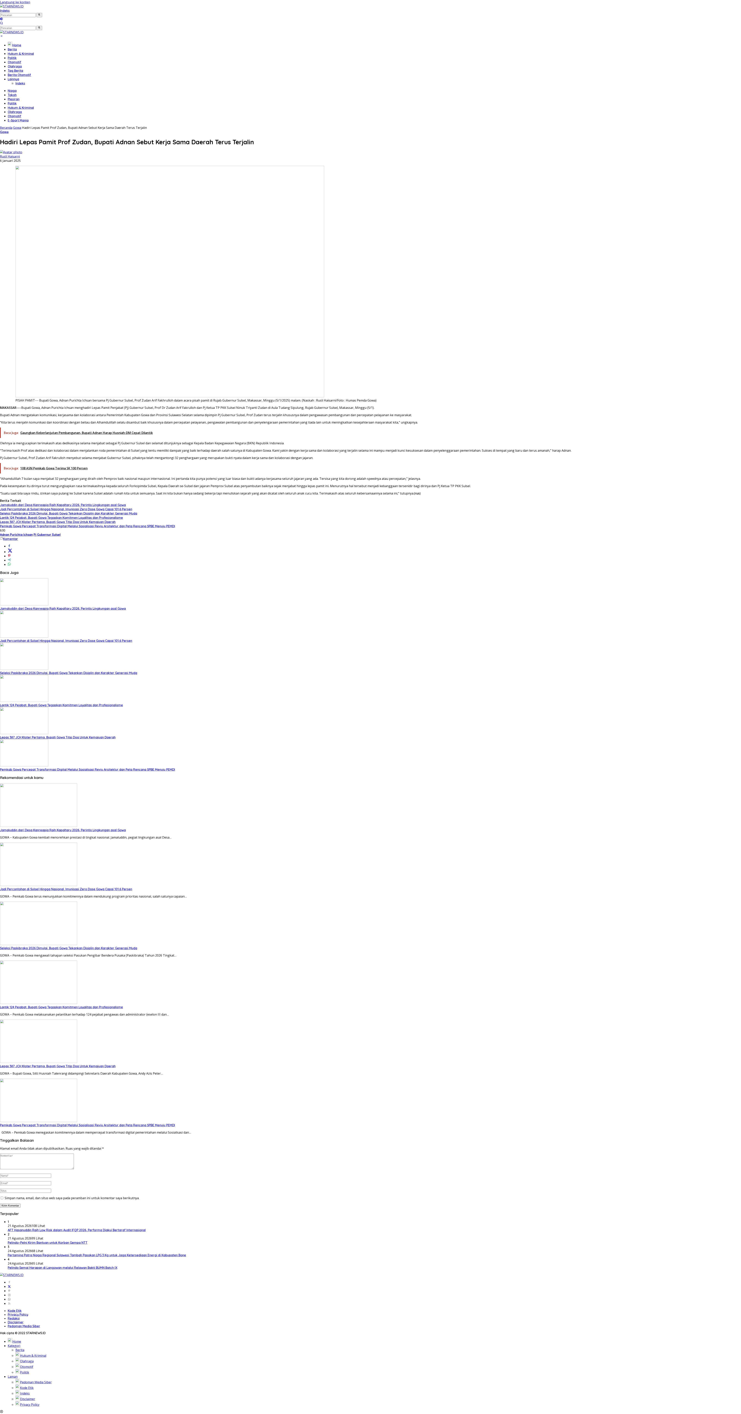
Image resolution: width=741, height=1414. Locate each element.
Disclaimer (16, 1322)
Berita (12, 49)
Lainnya (13, 79)
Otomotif (14, 62)
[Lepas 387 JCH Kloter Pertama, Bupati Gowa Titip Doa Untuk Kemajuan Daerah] (24, 733)
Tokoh (12, 95)
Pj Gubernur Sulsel (47, 535)
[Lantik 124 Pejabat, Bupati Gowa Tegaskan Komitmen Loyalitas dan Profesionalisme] (24, 701)
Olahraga (15, 66)
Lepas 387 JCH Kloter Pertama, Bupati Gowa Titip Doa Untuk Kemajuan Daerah (58, 522)
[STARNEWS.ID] (12, 6)
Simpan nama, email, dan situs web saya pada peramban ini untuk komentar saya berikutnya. (72, 1198)
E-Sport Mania (18, 120)
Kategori (14, 1346)
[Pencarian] (1, 23)
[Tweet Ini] (10, 552)
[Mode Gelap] (1, 19)
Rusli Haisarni (10, 156)
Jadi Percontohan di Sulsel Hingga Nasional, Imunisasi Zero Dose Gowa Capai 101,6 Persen (66, 509)
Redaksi (14, 1318)
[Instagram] (9, 1295)
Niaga (12, 91)
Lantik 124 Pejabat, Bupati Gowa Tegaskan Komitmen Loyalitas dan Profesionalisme (61, 518)
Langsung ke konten (15, 2)
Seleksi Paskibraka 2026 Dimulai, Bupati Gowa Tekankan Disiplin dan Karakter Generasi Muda (68, 513)
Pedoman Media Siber (24, 1326)
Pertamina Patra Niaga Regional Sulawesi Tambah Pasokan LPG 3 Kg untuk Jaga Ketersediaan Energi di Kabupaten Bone (97, 1255)
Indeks (5, 11)
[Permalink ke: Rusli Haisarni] (11, 152)
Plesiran (13, 99)
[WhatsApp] (9, 1299)
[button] (39, 15)
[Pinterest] (9, 1291)
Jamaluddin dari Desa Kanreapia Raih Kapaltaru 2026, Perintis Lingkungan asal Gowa (63, 505)
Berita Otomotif (19, 75)
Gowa (4, 132)
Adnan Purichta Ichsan (16, 535)
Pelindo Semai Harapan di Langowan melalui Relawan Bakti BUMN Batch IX (62, 1268)
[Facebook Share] (9, 546)
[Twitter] (9, 1286)
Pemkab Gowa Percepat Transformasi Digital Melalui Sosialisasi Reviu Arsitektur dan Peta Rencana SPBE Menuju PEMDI (87, 526)
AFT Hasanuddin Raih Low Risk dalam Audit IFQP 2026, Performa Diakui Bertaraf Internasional (77, 1230)
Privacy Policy (18, 1314)
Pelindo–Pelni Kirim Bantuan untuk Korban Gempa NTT (47, 1242)
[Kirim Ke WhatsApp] (9, 564)
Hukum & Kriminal (21, 54)
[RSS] (9, 1303)
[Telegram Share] (9, 560)
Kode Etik (15, 1311)
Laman (13, 1376)
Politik (12, 58)
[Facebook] (9, 1282)
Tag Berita (15, 71)
